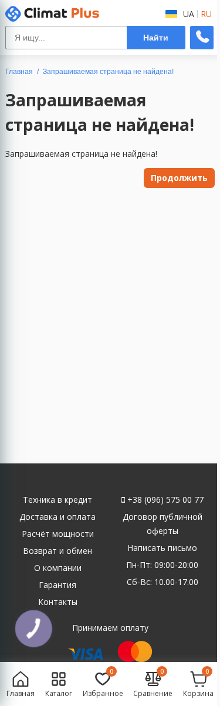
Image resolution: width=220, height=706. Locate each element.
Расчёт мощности (58, 533)
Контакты (57, 601)
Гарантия (57, 584)
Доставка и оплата (57, 516)
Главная (19, 72)
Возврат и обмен (57, 550)
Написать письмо (162, 547)
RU (206, 14)
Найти (155, 37)
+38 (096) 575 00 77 (164, 499)
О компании (58, 567)
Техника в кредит (57, 499)
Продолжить (179, 177)
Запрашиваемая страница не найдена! (108, 72)
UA (188, 14)
